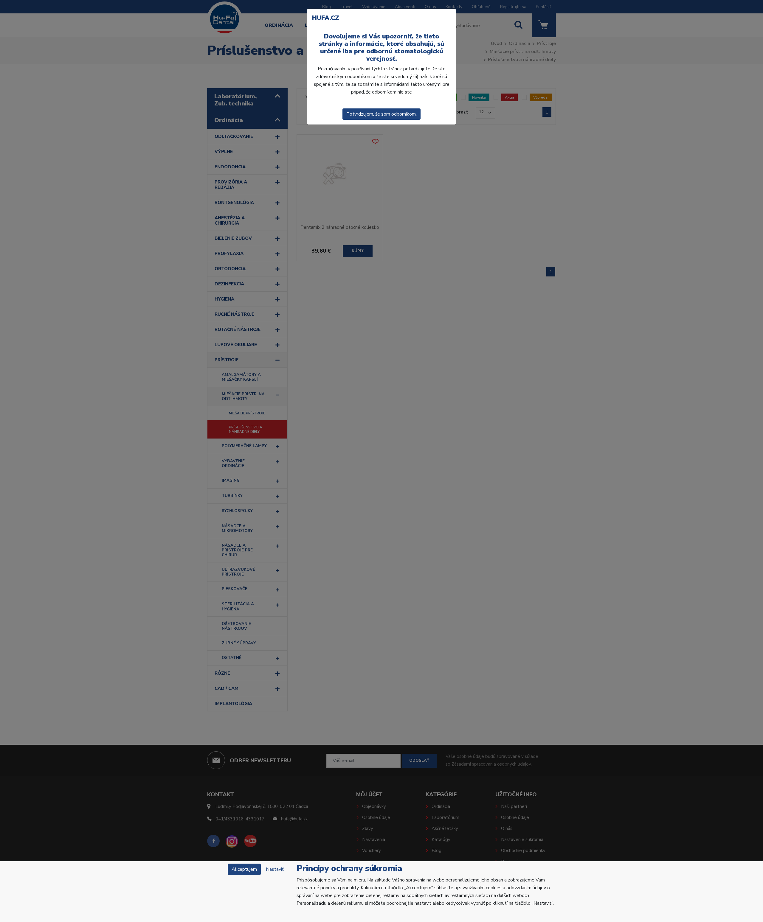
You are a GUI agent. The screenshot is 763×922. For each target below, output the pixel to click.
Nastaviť (275, 869)
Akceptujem (244, 869)
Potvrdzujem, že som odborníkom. (381, 114)
